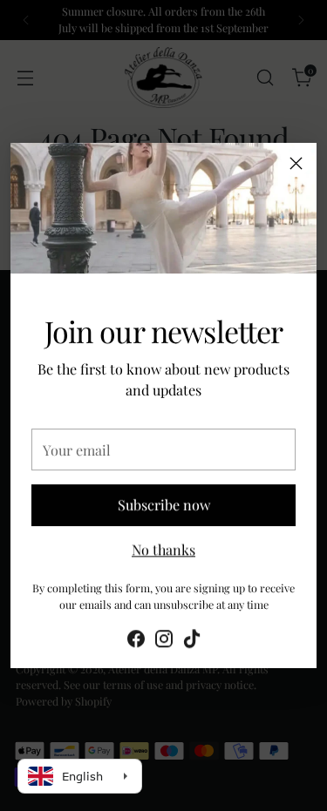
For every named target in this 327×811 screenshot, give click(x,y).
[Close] (296, 163)
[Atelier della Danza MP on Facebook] (136, 639)
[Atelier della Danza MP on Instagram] (163, 639)
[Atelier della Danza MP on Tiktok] (191, 639)
